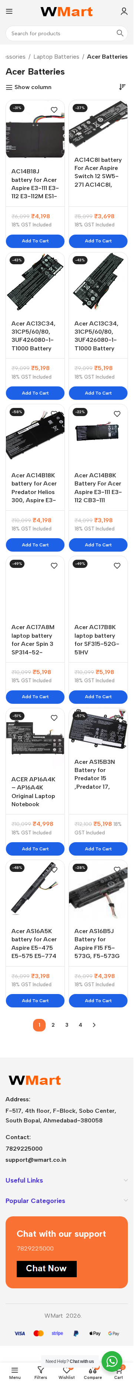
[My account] (124, 11)
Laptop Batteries (56, 56)
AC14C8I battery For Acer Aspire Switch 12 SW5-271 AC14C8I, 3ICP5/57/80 (98, 176)
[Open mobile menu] (9, 11)
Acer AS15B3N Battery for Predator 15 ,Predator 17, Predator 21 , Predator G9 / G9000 (95, 786)
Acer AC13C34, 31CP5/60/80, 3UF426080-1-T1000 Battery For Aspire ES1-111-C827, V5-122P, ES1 (33, 348)
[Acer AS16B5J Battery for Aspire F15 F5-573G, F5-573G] (98, 889)
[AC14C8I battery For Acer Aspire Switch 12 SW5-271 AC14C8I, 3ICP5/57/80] (98, 123)
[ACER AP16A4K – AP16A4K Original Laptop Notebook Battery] (35, 737)
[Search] (120, 33)
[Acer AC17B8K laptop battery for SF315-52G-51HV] (98, 585)
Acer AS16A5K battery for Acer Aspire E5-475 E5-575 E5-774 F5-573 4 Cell (34, 948)
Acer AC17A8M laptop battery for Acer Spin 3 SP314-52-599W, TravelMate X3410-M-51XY (33, 652)
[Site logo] (66, 10)
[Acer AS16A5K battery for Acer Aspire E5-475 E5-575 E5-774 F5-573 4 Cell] (35, 889)
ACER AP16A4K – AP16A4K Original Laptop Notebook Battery (33, 796)
